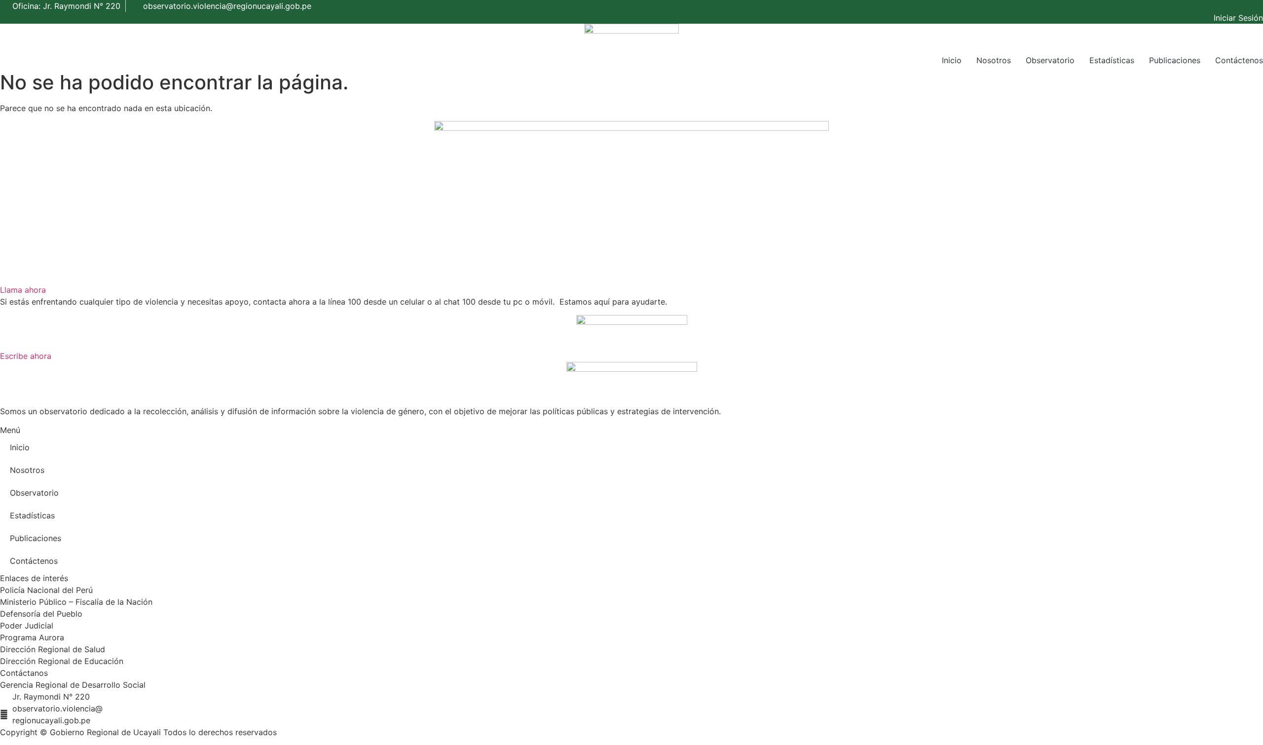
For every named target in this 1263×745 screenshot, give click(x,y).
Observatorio (1050, 60)
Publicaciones (1174, 60)
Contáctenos (1239, 60)
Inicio (952, 60)
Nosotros (993, 60)
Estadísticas (1111, 60)
